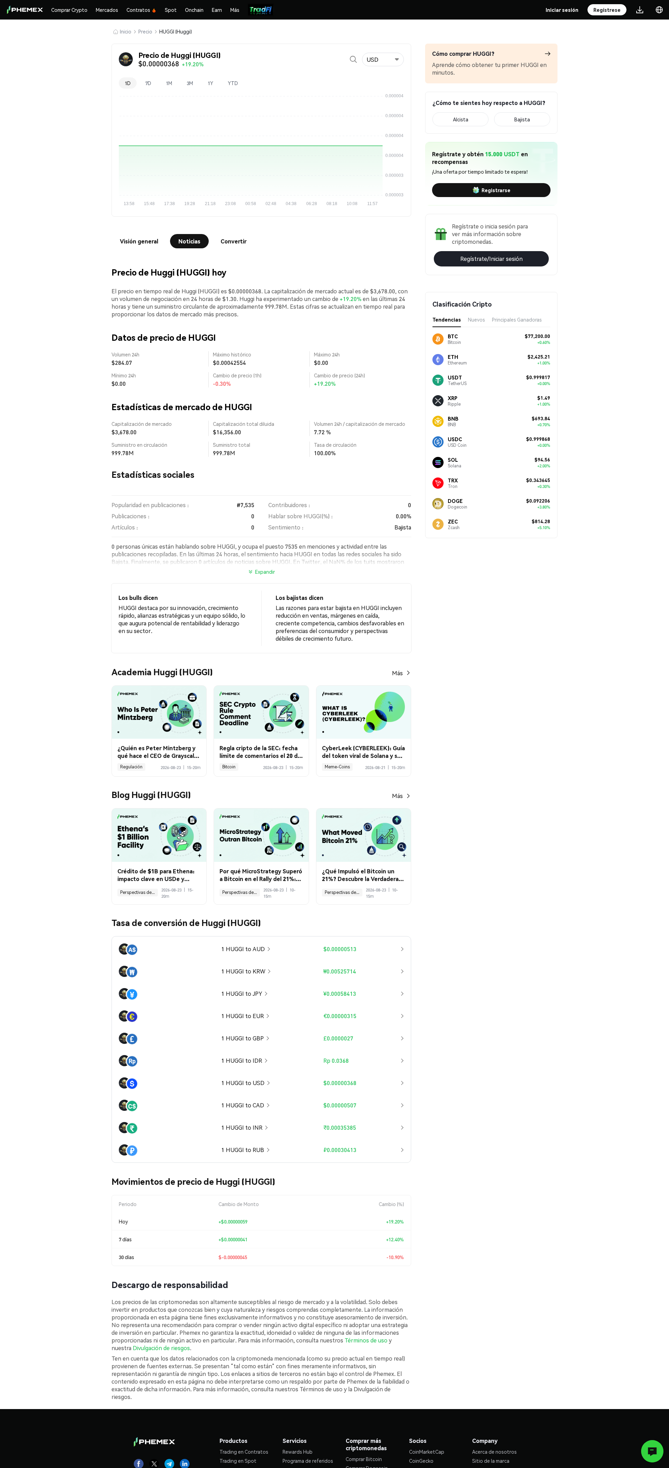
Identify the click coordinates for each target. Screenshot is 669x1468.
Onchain (194, 10)
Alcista (460, 119)
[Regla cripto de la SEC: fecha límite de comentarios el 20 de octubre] (261, 712)
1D (128, 83)
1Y (210, 83)
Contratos (138, 10)
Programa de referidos (308, 1461)
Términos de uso (366, 1340)
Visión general (139, 241)
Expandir (265, 572)
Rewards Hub (298, 1451)
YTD (233, 83)
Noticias (189, 241)
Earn (217, 10)
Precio (145, 31)
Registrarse (496, 190)
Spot (171, 10)
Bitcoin (229, 766)
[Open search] (353, 59)
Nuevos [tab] (476, 319)
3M (190, 83)
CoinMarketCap (426, 1451)
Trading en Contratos (244, 1451)
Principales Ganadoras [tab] (517, 319)
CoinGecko (421, 1461)
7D (148, 83)
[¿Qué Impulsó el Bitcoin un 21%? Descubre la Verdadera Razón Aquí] (363, 835)
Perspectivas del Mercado (139, 892)
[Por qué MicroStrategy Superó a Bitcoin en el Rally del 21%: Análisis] (261, 835)
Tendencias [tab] (446, 319)
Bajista (522, 119)
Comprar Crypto (69, 10)
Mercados (107, 10)
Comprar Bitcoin (364, 1459)
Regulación (131, 766)
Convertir (234, 241)
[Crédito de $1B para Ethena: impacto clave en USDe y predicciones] (159, 835)
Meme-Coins (337, 766)
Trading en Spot (238, 1461)
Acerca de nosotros (494, 1451)
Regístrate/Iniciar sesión (491, 258)
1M (169, 83)
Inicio (125, 31)
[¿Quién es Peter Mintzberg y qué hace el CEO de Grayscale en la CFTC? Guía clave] (159, 712)
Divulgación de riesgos (161, 1348)
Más (234, 10)
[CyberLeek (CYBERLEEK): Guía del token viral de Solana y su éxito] (363, 712)
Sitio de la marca (490, 1461)
